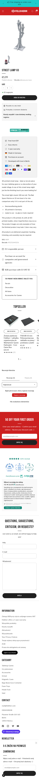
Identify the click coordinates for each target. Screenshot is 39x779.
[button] (3, 775)
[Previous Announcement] (3, 3)
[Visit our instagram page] (7, 726)
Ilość (3, 84)
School (4, 676)
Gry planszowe (7, 669)
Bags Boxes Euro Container (12, 683)
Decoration (9, 287)
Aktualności (6, 630)
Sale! (3, 693)
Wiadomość (6, 561)
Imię (4, 542)
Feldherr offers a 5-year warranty (14, 620)
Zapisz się (19, 773)
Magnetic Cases (7, 679)
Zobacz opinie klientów (12, 508)
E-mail (4, 552)
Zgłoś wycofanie (10, 653)
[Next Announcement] (36, 3)
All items (8, 291)
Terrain (7, 283)
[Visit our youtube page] (17, 726)
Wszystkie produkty (9, 623)
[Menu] (3, 11)
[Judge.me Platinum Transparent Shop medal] (19, 467)
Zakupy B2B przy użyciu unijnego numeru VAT (18, 616)
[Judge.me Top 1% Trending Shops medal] (29, 467)
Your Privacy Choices (9, 637)
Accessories (6, 672)
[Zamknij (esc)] (36, 743)
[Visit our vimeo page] (12, 726)
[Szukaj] (32, 11)
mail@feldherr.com (8, 706)
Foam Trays (6, 686)
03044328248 (7, 710)
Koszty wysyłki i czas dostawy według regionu (17, 116)
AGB (3, 644)
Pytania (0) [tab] (28, 378)
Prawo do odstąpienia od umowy (14, 647)
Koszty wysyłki (7, 627)
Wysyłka (17, 80)
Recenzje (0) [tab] (10, 378)
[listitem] (21, 3)
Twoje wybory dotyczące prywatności (15, 640)
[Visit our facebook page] (2, 726)
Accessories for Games (13, 295)
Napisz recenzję (19, 395)
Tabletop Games (8, 666)
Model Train (6, 690)
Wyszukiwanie (7, 633)
